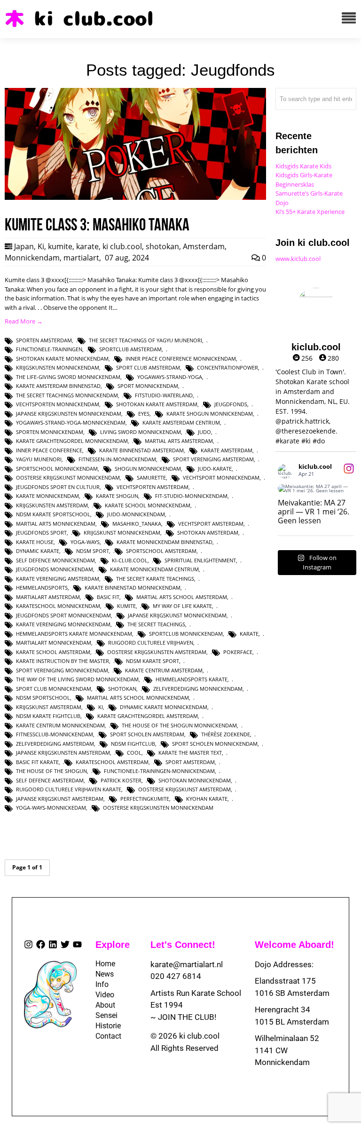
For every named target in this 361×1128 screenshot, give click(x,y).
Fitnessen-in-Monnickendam (117, 459)
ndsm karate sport (152, 660)
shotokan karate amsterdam (156, 404)
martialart (81, 257)
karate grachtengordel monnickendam (72, 440)
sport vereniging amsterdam (213, 459)
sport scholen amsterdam (147, 734)
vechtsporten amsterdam (152, 486)
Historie (102, 1025)
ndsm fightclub (133, 743)
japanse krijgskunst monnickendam (177, 615)
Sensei (102, 1015)
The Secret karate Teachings (155, 578)
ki (100, 706)
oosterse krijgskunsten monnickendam (158, 807)
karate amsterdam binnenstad (58, 385)
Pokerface (237, 651)
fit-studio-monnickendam (191, 495)
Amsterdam (204, 246)
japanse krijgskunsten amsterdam (63, 752)
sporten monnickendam (49, 431)
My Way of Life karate (182, 605)
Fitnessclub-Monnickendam (54, 734)
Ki (41, 246)
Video (102, 994)
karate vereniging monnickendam (63, 624)
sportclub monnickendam (186, 633)
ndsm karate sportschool (53, 514)
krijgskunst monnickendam (122, 532)
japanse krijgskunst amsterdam (59, 798)
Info (102, 984)
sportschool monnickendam (57, 468)
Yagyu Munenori (39, 459)
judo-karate (215, 468)
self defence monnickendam (55, 560)
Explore (112, 944)
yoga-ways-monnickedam (51, 807)
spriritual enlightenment (200, 560)
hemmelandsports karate (192, 679)
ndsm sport (92, 550)
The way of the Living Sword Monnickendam (77, 679)
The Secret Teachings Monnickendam (67, 395)
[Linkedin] (52, 944)
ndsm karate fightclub (48, 715)
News (102, 974)
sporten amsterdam (44, 340)
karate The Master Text (190, 752)
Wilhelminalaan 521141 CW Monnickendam (287, 1050)
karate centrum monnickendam (60, 725)
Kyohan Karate (207, 798)
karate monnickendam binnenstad (164, 541)
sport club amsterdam (148, 367)
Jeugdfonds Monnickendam (54, 569)
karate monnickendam (47, 495)
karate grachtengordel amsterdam (147, 715)
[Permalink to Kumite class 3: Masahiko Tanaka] (135, 197)
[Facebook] (40, 944)
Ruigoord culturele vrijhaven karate (68, 789)
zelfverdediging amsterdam (55, 743)
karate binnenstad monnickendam (132, 587)
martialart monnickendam (53, 642)
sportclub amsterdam (130, 349)
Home (102, 963)
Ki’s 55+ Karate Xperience (310, 211)
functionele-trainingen (49, 349)
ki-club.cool (130, 560)
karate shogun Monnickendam (209, 413)
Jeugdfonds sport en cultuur (58, 486)
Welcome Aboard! (294, 944)
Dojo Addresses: (284, 964)
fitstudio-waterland (164, 395)
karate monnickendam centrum (154, 569)
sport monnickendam (148, 385)
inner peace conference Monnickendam (181, 358)
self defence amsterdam (50, 780)
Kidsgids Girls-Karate (303, 175)
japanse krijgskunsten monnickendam (68, 413)
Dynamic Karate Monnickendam (163, 706)
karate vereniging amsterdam (57, 578)
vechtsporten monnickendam (57, 404)
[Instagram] (28, 944)
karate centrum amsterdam (164, 670)
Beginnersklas (294, 184)
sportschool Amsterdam (161, 550)
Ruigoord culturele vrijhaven (150, 642)
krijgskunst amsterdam (48, 706)
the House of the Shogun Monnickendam (179, 725)
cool (134, 752)
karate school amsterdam (53, 651)
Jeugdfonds (230, 404)
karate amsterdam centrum (181, 422)
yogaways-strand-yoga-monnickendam (71, 422)
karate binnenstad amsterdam (141, 450)
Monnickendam (32, 257)
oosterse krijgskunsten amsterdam (156, 651)
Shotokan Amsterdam (207, 532)
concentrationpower (227, 367)
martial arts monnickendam (55, 523)
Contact (102, 1036)
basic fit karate (37, 761)
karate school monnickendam (147, 505)
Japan (24, 246)
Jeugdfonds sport (41, 532)
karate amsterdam (226, 450)
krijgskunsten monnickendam (57, 367)
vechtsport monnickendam (221, 477)
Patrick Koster (121, 780)
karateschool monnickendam (58, 605)
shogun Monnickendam (148, 468)
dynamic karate (37, 550)
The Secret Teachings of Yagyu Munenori (145, 340)
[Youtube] (77, 944)
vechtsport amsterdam (210, 523)
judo (204, 431)
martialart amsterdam (48, 596)
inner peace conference (49, 450)
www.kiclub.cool (298, 258)
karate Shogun (117, 495)
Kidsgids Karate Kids (303, 166)
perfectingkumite (144, 798)
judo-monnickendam (136, 514)
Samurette (151, 477)
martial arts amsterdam (179, 440)
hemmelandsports (42, 587)
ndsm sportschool (43, 697)
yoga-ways (85, 541)
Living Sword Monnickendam (140, 431)
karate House (35, 541)
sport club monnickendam (53, 688)
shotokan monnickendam (194, 780)
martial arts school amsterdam (181, 596)
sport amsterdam (190, 761)
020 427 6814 (175, 976)
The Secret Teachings (156, 624)
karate (87, 246)
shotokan (162, 246)
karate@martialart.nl (186, 964)
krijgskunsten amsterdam (52, 505)
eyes (143, 413)
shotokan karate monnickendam (62, 358)
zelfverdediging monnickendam (198, 688)
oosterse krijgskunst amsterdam (184, 789)
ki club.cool (122, 246)
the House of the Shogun (51, 770)
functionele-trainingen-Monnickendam (159, 770)
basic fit (108, 596)
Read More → (24, 321)
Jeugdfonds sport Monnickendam (63, 615)
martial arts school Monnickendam (138, 697)
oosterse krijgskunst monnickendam (68, 477)
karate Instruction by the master (62, 660)
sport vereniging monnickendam (62, 670)
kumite (60, 246)
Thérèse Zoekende (225, 734)
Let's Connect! (182, 944)
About (102, 1005)
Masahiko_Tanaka (136, 523)
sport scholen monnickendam (215, 743)
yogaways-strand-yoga (169, 376)
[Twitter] (65, 944)
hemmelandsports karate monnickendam (74, 633)
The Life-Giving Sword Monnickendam (68, 376)
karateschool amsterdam (112, 761)
